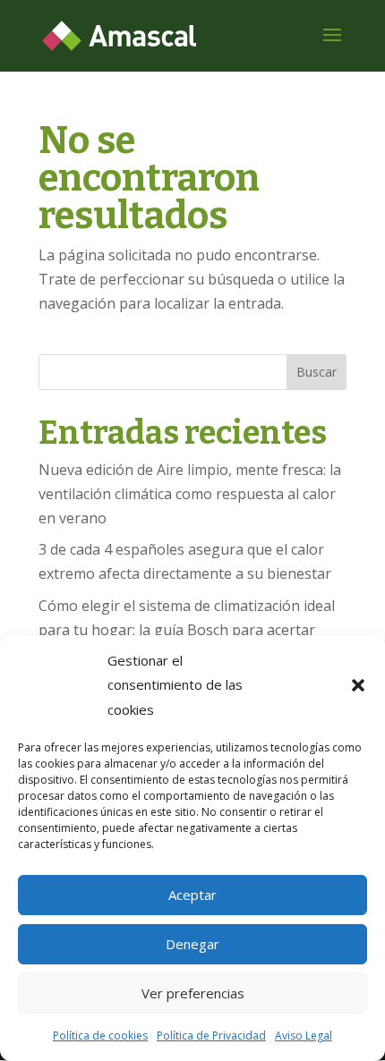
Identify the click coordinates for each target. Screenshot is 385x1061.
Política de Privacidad (211, 1035)
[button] (358, 685)
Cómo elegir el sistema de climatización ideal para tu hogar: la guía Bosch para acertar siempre (186, 630)
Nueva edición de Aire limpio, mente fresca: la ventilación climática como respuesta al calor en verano (189, 494)
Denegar (192, 944)
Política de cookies (100, 1035)
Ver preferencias (192, 993)
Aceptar (192, 895)
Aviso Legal (303, 1035)
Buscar (316, 371)
